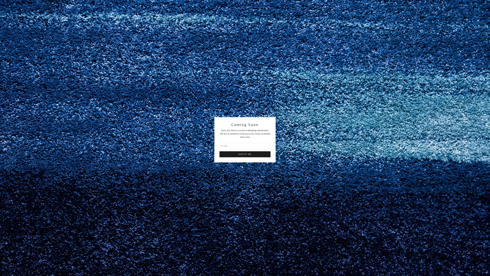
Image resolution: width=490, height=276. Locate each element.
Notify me (245, 154)
